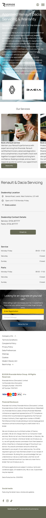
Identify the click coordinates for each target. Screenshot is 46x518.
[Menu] (43, 5)
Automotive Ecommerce (29, 509)
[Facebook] (3, 501)
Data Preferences (9, 350)
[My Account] (37, 4)
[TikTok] (11, 501)
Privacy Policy (7, 347)
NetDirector (12, 509)
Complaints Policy (9, 343)
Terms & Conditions (9, 340)
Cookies (5, 357)
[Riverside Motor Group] (8, 5)
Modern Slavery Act (9, 361)
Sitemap (5, 354)
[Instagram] (7, 501)
